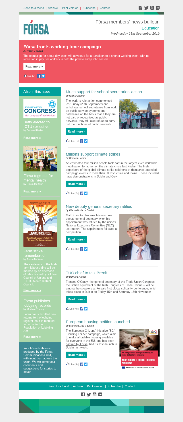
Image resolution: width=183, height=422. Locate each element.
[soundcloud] (157, 9)
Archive (53, 8)
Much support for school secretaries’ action (104, 92)
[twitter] (147, 9)
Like (29, 76)
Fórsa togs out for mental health (38, 178)
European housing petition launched (98, 322)
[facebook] (141, 9)
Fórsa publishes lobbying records (37, 303)
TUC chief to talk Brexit (86, 273)
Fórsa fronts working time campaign (62, 46)
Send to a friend (33, 8)
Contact (105, 8)
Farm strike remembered (33, 253)
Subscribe (89, 8)
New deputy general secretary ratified (99, 206)
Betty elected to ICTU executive (36, 124)
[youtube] (152, 9)
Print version (70, 8)
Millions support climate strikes (93, 154)
